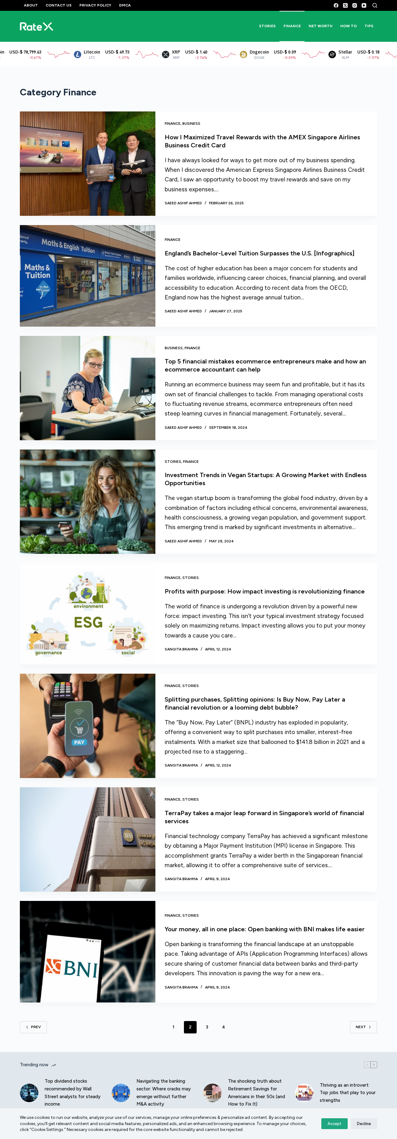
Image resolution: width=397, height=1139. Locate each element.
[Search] (374, 5)
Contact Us (59, 5)
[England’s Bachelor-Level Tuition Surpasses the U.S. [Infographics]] (87, 276)
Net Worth (320, 26)
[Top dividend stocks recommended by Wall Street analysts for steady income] (29, 1093)
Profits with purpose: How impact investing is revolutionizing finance (265, 591)
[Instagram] (354, 5)
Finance (292, 26)
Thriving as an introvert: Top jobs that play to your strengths (348, 1092)
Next (361, 1027)
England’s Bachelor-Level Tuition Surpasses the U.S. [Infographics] (260, 253)
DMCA (125, 5)
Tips (368, 26)
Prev (36, 1027)
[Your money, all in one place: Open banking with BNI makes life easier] (87, 951)
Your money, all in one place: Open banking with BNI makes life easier (265, 929)
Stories (267, 26)
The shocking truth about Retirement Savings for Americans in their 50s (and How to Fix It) (256, 1092)
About (31, 5)
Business (191, 123)
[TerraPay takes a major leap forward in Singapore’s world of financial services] (87, 839)
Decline (364, 1123)
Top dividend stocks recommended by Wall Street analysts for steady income (72, 1092)
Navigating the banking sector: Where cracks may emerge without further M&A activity (163, 1092)
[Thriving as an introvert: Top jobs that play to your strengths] (304, 1093)
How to (348, 26)
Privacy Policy (95, 5)
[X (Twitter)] (345, 5)
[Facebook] (336, 5)
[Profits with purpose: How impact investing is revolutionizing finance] (87, 614)
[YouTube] (364, 5)
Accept (334, 1123)
